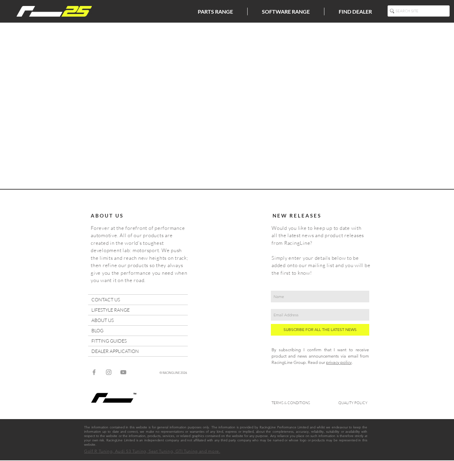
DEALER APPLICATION (115, 351)
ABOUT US (102, 320)
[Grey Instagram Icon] (108, 372)
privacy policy (339, 362)
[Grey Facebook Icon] (94, 372)
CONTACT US (105, 299)
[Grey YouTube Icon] (123, 372)
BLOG (97, 330)
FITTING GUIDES (109, 341)
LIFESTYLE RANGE (110, 310)
